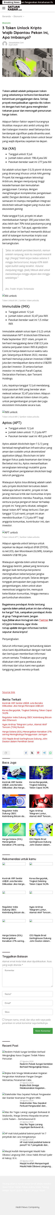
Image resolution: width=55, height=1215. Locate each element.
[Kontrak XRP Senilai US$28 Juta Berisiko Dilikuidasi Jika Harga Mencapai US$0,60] (14, 772)
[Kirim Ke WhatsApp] (50, 753)
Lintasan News (37, 1190)
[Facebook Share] (26, 753)
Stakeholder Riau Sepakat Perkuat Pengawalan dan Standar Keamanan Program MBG (35, 1104)
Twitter (43, 620)
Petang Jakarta (9, 1183)
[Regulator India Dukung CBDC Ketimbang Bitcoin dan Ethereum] (14, 801)
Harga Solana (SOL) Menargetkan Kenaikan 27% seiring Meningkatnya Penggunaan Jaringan (27, 733)
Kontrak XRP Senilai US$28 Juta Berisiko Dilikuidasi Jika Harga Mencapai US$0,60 (23, 704)
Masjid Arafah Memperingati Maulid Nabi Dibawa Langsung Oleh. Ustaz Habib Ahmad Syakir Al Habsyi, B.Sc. (36, 1165)
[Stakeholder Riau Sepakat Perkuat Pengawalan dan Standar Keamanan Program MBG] (27, 1096)
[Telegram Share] (44, 753)
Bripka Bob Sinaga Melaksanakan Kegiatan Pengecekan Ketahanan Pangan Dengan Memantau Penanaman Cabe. (36, 1086)
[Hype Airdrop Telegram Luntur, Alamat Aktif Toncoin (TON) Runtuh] (41, 801)
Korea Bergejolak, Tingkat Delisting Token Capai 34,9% (27, 711)
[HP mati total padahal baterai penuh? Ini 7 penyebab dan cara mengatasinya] (27, 1135)
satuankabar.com (16, 42)
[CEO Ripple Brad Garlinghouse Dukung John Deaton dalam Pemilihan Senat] (41, 829)
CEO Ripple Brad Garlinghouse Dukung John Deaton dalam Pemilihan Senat (24, 740)
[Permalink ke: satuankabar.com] (4, 43)
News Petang (42, 1187)
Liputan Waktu (23, 1190)
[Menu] (4, 8)
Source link (8, 692)
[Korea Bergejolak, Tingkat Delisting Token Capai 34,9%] (41, 772)
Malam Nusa (8, 1190)
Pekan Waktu (28, 1187)
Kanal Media (37, 1183)
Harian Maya (23, 1183)
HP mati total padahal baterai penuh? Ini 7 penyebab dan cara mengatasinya (35, 1143)
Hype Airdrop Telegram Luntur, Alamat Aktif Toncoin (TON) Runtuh (24, 726)
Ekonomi (6, 22)
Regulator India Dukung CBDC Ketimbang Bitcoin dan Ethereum (27, 719)
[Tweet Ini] (32, 753)
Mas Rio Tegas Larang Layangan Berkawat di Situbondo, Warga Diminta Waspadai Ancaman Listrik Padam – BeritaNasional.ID (33, 1126)
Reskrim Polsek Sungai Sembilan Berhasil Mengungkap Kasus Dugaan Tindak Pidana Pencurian (36, 1065)
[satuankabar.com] (14, 8)
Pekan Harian (14, 1187)
